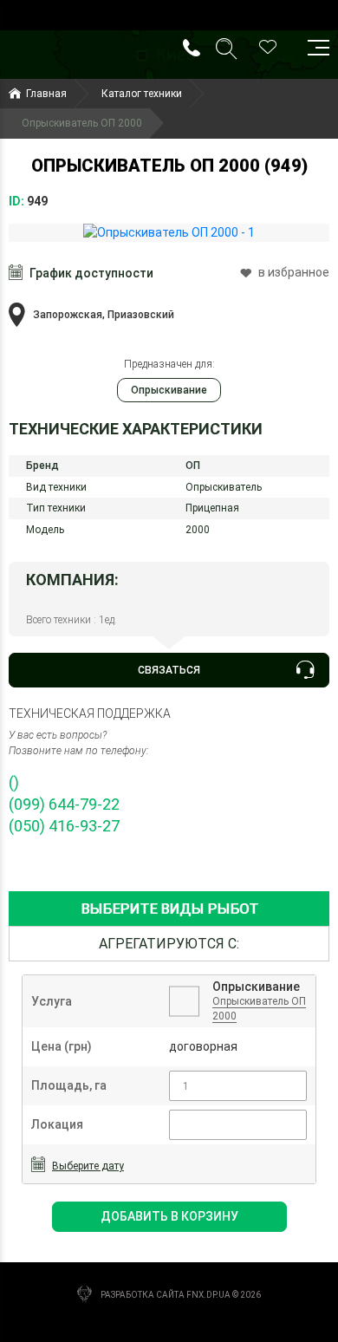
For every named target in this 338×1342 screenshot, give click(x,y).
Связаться (169, 670)
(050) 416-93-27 (64, 826)
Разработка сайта (143, 1295)
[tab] (169, 909)
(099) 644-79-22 (64, 804)
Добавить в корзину (169, 1216)
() (14, 782)
